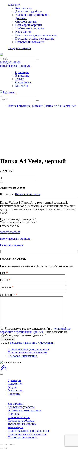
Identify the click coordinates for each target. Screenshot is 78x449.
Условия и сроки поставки (32, 14)
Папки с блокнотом (27, 194)
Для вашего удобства (28, 11)
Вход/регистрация (19, 48)
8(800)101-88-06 (10, 62)
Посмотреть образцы (28, 25)
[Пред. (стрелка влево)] (1, 448)
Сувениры (22, 72)
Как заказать (23, 8)
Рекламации (23, 31)
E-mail (5, 280)
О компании (23, 82)
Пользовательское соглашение (34, 38)
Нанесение (22, 75)
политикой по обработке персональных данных (35, 330)
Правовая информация (29, 41)
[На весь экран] (9, 444)
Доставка (21, 18)
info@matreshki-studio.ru (15, 65)
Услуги (19, 79)
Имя (4, 272)
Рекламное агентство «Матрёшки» (32, 342)
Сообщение (8, 294)
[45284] (1, 182)
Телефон (6, 287)
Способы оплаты (26, 21)
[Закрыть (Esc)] (1, 444)
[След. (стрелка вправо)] (5, 448)
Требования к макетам (29, 28)
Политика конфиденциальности (36, 35)
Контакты (21, 85)
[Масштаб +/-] (12, 444)
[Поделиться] (5, 444)
